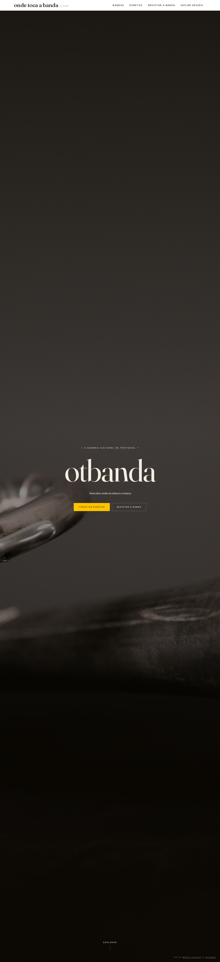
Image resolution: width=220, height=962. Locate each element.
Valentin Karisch (191, 957)
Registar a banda (161, 5)
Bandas (118, 5)
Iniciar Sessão (192, 5)
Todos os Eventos (92, 507)
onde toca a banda (41, 5)
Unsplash (210, 957)
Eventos (136, 5)
